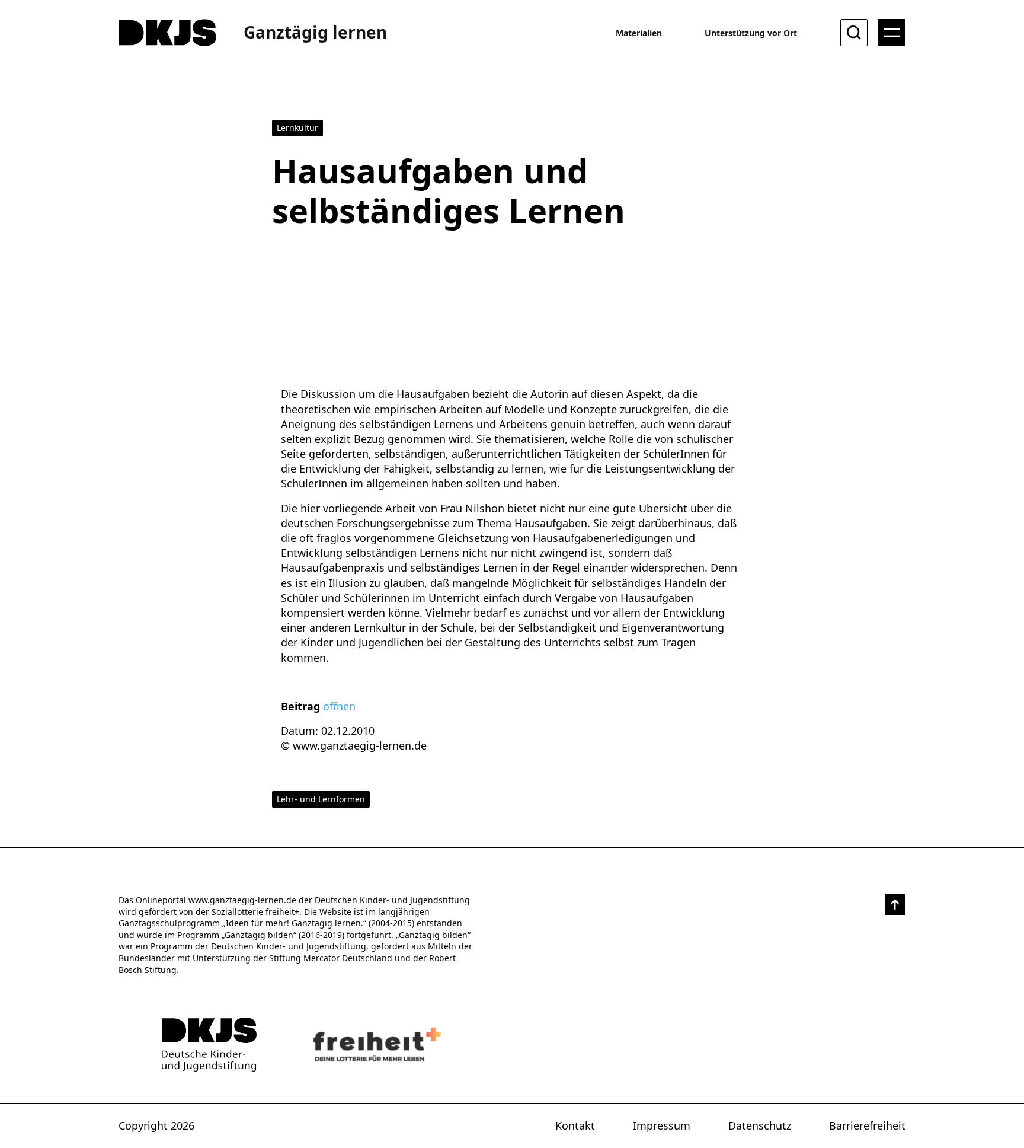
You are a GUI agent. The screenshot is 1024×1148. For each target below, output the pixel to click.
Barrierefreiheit (867, 1125)
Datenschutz (759, 1125)
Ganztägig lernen (315, 32)
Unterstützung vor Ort (751, 33)
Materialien (639, 33)
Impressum (661, 1125)
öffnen (339, 706)
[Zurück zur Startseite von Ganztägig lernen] (209, 1044)
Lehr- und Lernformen (321, 799)
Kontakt (575, 1125)
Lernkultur (297, 127)
